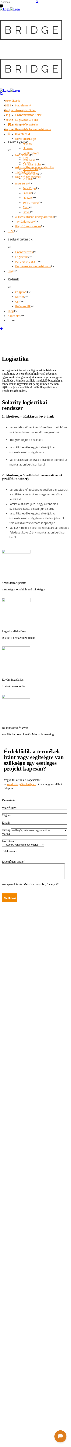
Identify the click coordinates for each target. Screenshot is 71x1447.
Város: (6, 833)
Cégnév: (7, 815)
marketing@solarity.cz (21, 784)
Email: (6, 822)
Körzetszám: (9, 841)
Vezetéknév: (9, 807)
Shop (11, 124)
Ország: (6, 830)
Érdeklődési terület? (14, 861)
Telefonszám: (10, 851)
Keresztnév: (9, 800)
